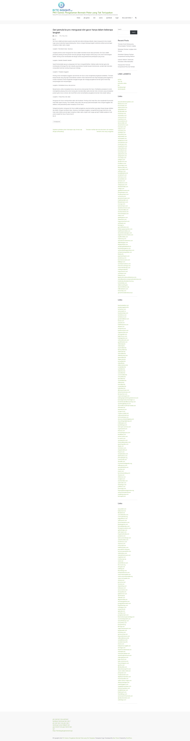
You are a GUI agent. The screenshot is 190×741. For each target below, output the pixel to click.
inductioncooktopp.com (124, 266)
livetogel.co (121, 225)
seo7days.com (121, 613)
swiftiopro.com (122, 171)
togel (116, 18)
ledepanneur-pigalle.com (124, 646)
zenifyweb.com (122, 223)
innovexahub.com (122, 121)
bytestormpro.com (123, 206)
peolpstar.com (121, 536)
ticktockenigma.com (123, 214)
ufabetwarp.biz (121, 344)
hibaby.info (121, 254)
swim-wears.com (122, 532)
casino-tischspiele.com (124, 578)
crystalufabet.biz (122, 381)
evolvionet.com (122, 113)
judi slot (58, 719)
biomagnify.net (122, 496)
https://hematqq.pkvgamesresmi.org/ (63, 731)
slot (94, 18)
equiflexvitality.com (123, 237)
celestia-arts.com (122, 520)
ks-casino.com (121, 438)
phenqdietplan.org (122, 458)
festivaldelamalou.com (124, 526)
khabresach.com (122, 692)
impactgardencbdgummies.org (126, 490)
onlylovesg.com (122, 239)
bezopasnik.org (122, 625)
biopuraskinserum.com (124, 636)
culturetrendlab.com (123, 210)
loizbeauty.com (122, 588)
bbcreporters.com (122, 394)
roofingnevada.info (123, 270)
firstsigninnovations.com (124, 528)
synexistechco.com (123, 125)
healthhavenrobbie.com (124, 231)
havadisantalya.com (123, 313)
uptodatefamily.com (123, 467)
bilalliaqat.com (121, 262)
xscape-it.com (121, 411)
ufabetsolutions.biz (123, 365)
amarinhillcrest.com (123, 563)
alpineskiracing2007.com (124, 669)
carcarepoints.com (123, 440)
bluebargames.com (123, 524)
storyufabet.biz (122, 377)
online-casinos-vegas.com (125, 681)
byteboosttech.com (123, 330)
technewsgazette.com (124, 601)
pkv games (87, 18)
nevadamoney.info (123, 642)
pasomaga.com (122, 489)
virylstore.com (121, 544)
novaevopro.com (122, 144)
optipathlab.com (122, 109)
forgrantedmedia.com (123, 534)
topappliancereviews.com (124, 686)
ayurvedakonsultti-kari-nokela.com (127, 406)
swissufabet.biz (122, 354)
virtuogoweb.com (122, 334)
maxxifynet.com (122, 119)
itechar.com (121, 321)
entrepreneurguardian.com (125, 252)
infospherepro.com (123, 192)
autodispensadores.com (124, 264)
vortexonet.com (122, 117)
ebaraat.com (121, 327)
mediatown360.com (123, 675)
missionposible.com (123, 679)
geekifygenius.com (123, 217)
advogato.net (121, 567)
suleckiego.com (122, 700)
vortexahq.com (122, 131)
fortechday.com (122, 291)
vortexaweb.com (122, 138)
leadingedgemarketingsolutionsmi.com (128, 398)
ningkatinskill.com (122, 450)
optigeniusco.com (122, 140)
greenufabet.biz (122, 357)
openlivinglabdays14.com (124, 404)
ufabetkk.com (121, 598)
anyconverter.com (122, 590)
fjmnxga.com (121, 627)
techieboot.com (122, 317)
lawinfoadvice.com (122, 456)
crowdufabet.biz (122, 386)
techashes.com (122, 309)
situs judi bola (64, 719)
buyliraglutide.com (122, 338)
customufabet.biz (122, 375)
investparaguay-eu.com (124, 433)
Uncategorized (57, 122)
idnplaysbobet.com (123, 244)
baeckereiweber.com (123, 305)
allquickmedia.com (122, 600)
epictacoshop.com (123, 634)
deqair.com (121, 446)
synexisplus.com (122, 115)
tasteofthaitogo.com (123, 621)
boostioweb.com (122, 106)
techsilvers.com (122, 448)
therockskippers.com (123, 663)
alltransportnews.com (123, 390)
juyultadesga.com (122, 425)
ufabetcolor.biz (122, 359)
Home (78, 18)
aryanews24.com (122, 409)
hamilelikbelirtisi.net (123, 173)
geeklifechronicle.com (123, 190)
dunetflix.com (121, 462)
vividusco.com (121, 129)
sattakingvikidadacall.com (124, 246)
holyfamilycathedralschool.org (126, 281)
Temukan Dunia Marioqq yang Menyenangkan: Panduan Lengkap (127, 45)
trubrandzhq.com (122, 148)
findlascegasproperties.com (125, 229)
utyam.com (121, 471)
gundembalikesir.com (123, 319)
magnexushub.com (123, 332)
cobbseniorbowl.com (123, 415)
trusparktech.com (122, 146)
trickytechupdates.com (124, 688)
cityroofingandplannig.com (125, 421)
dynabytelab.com (122, 111)
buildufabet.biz (121, 388)
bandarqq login (122, 87)
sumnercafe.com (122, 460)
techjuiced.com (122, 328)
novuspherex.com (122, 142)
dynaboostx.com (122, 162)
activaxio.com (121, 181)
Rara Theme (116, 738)
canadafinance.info (123, 640)
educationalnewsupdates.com (126, 102)
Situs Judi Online (126, 18)
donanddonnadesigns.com (125, 233)
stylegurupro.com (122, 185)
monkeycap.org (122, 559)
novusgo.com (121, 204)
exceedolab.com (122, 179)
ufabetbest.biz (121, 371)
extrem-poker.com (123, 436)
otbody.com (121, 580)
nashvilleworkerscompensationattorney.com (129, 279)
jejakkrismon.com (122, 594)
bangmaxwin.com (122, 630)
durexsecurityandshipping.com (126, 419)
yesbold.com (121, 323)
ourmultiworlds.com (123, 515)
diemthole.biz (121, 596)
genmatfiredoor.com (123, 227)
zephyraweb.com (122, 136)
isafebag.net (121, 569)
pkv (119, 85)
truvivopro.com (122, 127)
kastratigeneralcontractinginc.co (126, 400)
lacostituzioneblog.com (124, 473)
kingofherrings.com (123, 605)
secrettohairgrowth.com (124, 619)
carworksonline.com (123, 540)
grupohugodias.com (123, 444)
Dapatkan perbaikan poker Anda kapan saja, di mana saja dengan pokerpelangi (67, 131)
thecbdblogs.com (122, 694)
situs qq (120, 81)
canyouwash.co (122, 311)
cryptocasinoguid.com (124, 396)
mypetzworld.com (122, 429)
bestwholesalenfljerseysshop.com (127, 402)
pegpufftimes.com (123, 519)
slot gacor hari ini (64, 727)
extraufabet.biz (122, 361)
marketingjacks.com (123, 684)
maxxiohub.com (122, 135)
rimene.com (121, 644)
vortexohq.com (122, 196)
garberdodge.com (122, 530)
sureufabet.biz (121, 373)
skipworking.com (122, 586)
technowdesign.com (123, 417)
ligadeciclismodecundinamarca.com (127, 277)
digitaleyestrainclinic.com (124, 677)
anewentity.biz (121, 609)
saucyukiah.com (122, 509)
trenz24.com (121, 584)
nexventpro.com (122, 152)
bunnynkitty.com (122, 623)
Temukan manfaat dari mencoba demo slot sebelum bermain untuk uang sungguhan (99, 131)
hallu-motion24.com (123, 661)
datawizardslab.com (123, 187)
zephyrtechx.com (122, 154)
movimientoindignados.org (125, 463)
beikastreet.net (122, 511)
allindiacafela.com (122, 667)
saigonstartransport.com (124, 628)
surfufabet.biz (121, 369)
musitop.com (121, 469)
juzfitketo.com (121, 487)
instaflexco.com (122, 163)
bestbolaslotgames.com (124, 248)
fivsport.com (121, 452)
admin (55, 36)
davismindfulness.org (123, 287)
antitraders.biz (121, 408)
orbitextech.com (122, 219)
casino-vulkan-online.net (124, 671)
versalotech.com (122, 175)
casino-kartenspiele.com (124, 574)
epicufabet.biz (121, 379)
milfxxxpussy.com (122, 465)
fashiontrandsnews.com (124, 392)
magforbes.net (122, 557)
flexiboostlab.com (122, 167)
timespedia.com (122, 592)
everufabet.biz (121, 384)
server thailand (63, 725)
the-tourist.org (122, 565)
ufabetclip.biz (121, 346)
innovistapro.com (122, 165)
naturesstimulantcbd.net (124, 492)
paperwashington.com (124, 256)
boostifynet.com (122, 150)
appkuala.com (121, 611)
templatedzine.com (123, 454)
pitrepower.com (122, 673)
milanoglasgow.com (123, 657)
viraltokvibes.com (122, 553)
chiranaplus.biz (121, 652)
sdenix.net (120, 561)
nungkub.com (121, 479)
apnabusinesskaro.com (124, 698)
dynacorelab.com (122, 123)
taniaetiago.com (122, 485)
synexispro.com (122, 273)
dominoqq (61, 721)
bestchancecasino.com (124, 260)
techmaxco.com (122, 177)
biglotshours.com (122, 336)
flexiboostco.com (122, 104)
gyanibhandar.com (122, 342)
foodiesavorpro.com (123, 194)
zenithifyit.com (122, 133)
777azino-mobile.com (123, 413)
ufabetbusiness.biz (123, 355)
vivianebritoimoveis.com (124, 555)
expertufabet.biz (122, 348)
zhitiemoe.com (122, 477)
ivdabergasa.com (122, 423)
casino (101, 18)
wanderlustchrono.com (124, 208)
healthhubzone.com (123, 325)
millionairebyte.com (123, 289)
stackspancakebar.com (124, 654)
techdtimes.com (122, 315)
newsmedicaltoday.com (124, 268)
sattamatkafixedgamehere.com (126, 250)
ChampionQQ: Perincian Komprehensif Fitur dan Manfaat (126, 66)
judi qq (119, 79)
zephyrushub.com (122, 108)
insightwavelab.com (123, 200)
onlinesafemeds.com (123, 340)
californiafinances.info (123, 638)
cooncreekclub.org (123, 517)
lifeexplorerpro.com (123, 202)
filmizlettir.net (121, 513)
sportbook (109, 18)
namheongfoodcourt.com (125, 655)
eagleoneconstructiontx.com (125, 235)
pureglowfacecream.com (124, 603)
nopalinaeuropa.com (123, 494)
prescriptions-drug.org (123, 549)
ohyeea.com (121, 475)
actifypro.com (121, 160)
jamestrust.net (122, 582)
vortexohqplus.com (123, 169)
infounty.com (121, 431)
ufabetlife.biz (121, 363)
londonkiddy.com (122, 283)
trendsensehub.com (123, 212)
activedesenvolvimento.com (125, 241)
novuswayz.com (122, 158)
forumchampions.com (123, 522)
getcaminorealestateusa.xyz (125, 293)
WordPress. (129, 738)
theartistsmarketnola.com (124, 650)
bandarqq (55, 721)
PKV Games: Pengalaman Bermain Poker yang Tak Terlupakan (83, 12)
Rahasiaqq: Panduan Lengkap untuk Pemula (127, 50)
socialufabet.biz (122, 367)
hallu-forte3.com (122, 659)
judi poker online (122, 83)
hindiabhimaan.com (123, 690)
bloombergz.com (122, 571)
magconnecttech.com (124, 221)
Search (119, 29)
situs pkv (63, 723)
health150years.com (123, 547)
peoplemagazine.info (123, 307)
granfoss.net (121, 665)
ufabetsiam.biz (121, 352)
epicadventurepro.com (124, 198)
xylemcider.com (122, 483)
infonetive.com (122, 632)
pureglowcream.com (123, 615)
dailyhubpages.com (123, 243)
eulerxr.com (121, 216)
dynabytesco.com (122, 183)
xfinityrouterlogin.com (123, 682)
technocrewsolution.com (124, 551)
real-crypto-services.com (124, 427)
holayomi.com (121, 275)
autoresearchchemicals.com (125, 696)
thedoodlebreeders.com (124, 442)
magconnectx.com (123, 271)
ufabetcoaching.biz (123, 285)
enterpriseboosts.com (124, 573)
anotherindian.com (123, 481)
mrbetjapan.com (122, 607)
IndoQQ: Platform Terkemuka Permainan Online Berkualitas (125, 61)
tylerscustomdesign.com (124, 538)
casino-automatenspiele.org (125, 576)
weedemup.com (122, 258)
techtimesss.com (122, 542)
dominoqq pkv (121, 89)
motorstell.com (122, 546)
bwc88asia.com (122, 435)
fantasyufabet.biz (122, 350)
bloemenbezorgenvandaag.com (126, 617)
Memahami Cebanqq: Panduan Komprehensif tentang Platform (126, 55)
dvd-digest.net (121, 648)
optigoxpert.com (122, 156)
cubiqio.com (121, 189)
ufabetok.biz (121, 382)
